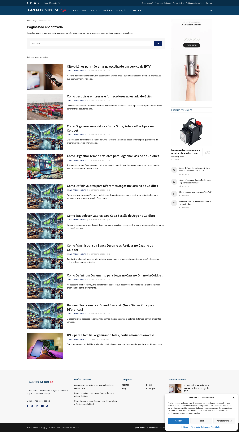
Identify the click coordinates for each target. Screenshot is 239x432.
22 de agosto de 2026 (96, 279)
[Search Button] (158, 43)
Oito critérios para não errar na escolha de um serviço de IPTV (108, 66)
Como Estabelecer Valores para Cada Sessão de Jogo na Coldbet (111, 215)
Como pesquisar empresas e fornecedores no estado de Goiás (109, 96)
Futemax (148, 385)
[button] (233, 397)
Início (75, 11)
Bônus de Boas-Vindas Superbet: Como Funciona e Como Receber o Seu (194, 169)
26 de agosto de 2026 (96, 71)
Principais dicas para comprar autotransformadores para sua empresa (186, 153)
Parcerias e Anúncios (163, 3)
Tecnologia (135, 11)
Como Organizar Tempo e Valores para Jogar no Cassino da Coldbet (113, 156)
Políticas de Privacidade (190, 427)
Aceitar (178, 421)
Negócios (107, 11)
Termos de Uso (178, 3)
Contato (209, 3)
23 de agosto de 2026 (96, 135)
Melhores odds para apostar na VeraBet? (195, 192)
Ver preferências (224, 421)
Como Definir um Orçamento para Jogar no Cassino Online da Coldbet (115, 275)
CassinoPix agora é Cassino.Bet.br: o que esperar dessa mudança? (195, 181)
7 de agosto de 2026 (96, 339)
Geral (84, 11)
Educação (120, 11)
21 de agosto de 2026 (96, 314)
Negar (201, 421)
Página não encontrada (42, 21)
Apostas (125, 385)
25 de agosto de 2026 (96, 100)
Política (95, 11)
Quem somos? (147, 3)
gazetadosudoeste (77, 71)
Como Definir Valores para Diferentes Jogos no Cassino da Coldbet (112, 186)
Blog (124, 388)
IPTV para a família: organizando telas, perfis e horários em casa (110, 335)
